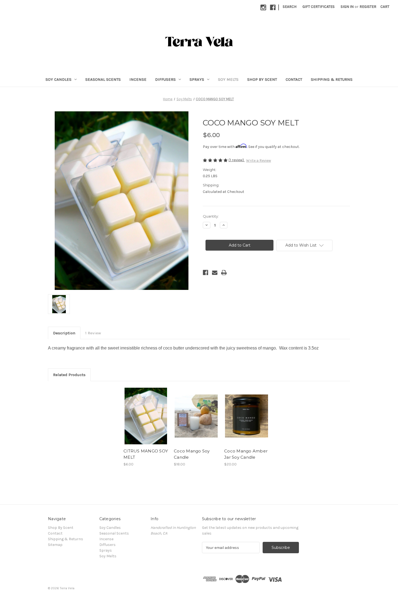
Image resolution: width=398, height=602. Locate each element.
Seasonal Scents (103, 79)
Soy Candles (58, 79)
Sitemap (55, 544)
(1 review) (237, 160)
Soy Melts (228, 79)
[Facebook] (273, 7)
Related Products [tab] (69, 374)
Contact (294, 79)
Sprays (197, 79)
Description (64, 333)
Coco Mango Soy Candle (192, 454)
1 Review (93, 333)
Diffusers (165, 79)
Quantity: (211, 216)
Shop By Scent (262, 79)
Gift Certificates (318, 6)
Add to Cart (146, 421)
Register (368, 6)
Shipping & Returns (332, 79)
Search (289, 6)
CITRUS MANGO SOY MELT (145, 454)
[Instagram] (263, 7)
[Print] (224, 272)
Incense (137, 79)
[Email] (214, 272)
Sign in (347, 6)
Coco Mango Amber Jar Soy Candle (245, 454)
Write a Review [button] (258, 160)
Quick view (145, 411)
